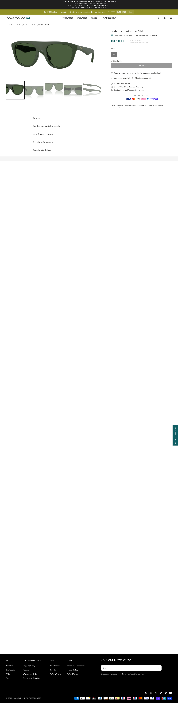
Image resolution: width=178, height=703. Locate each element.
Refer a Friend (55, 674)
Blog (7, 678)
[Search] (159, 18)
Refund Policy (72, 674)
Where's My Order (30, 674)
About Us (9, 666)
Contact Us (10, 670)
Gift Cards (54, 670)
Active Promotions (175, 435)
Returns (26, 670)
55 (115, 55)
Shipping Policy (29, 666)
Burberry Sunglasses (24, 25)
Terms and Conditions (76, 666)
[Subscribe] (158, 668)
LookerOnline (11, 25)
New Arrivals (55, 666)
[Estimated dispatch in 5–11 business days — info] (150, 78)
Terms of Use (129, 674)
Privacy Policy (72, 670)
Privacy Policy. (140, 674)
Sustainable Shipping (31, 678)
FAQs (8, 674)
